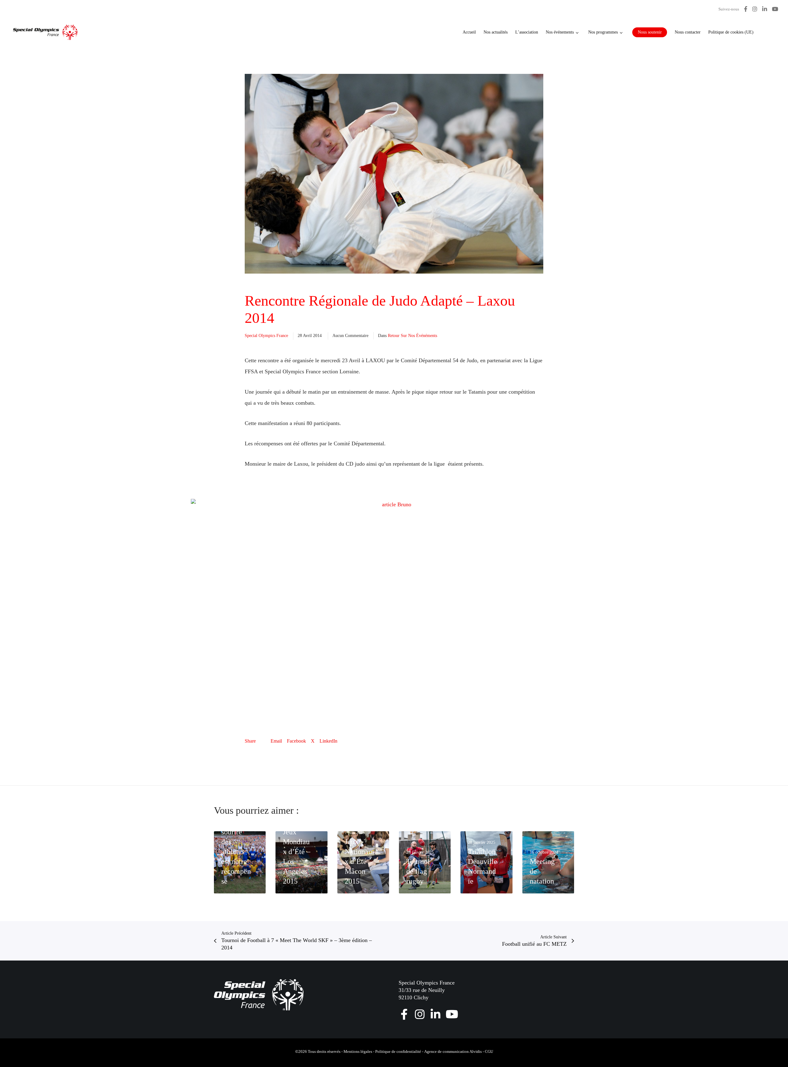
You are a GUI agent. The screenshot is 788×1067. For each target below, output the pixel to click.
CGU (489, 1051)
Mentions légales (358, 1051)
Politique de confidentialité (398, 1051)
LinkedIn (328, 741)
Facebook (296, 741)
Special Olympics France (266, 335)
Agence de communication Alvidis (453, 1051)
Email (276, 741)
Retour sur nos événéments (412, 335)
